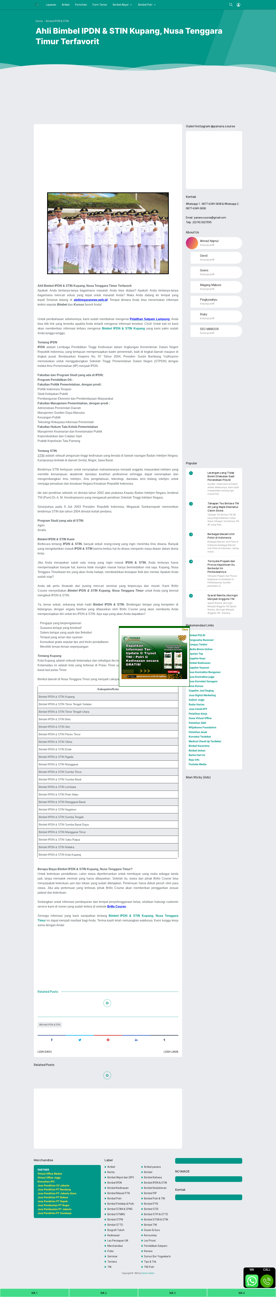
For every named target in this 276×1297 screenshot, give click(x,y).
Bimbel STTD (115, 1224)
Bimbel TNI (150, 1224)
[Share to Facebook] (52, 1039)
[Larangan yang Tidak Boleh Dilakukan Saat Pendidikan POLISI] (198, 478)
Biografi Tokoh (115, 1230)
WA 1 (34, 1293)
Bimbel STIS (151, 1208)
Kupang (139, 328)
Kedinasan (113, 1235)
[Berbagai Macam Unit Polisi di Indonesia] (198, 539)
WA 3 (172, 1293)
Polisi (110, 1251)
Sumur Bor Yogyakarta (157, 1256)
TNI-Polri (149, 1266)
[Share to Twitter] (80, 1039)
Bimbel (148, 1172)
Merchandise (115, 1245)
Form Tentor (100, 4)
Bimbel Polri (145, 4)
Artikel (65, 4)
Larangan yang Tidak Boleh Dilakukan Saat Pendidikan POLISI (220, 476)
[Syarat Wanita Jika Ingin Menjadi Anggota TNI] (198, 600)
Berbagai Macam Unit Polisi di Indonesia (221, 535)
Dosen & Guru (152, 1230)
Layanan (51, 4)
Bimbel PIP (150, 1193)
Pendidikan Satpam (155, 1245)
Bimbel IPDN (114, 1182)
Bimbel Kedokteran (155, 1187)
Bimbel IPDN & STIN (50, 1024)
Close (185, 629)
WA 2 (103, 1293)
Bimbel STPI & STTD (156, 1214)
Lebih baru (45, 1051)
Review (148, 1251)
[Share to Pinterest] (108, 1039)
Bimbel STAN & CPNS (120, 1208)
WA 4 (241, 1293)
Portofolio (81, 4)
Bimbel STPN (115, 1219)
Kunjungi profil (207, 245)
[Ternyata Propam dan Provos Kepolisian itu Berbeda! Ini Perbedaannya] (198, 566)
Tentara (112, 1261)
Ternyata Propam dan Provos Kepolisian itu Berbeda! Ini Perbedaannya (221, 566)
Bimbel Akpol (120, 4)
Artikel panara (152, 1166)
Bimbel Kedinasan (118, 1187)
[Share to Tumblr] (164, 1039)
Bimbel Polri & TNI (154, 1198)
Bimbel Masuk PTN (118, 1193)
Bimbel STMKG (116, 1214)
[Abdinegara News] (36, 5)
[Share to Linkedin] (136, 1039)
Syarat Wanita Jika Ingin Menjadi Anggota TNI (222, 597)
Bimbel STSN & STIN (156, 1219)
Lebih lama (171, 1051)
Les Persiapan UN (117, 1240)
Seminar (112, 1256)
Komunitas (150, 1235)
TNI (109, 1266)
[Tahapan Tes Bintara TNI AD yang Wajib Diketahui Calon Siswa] (198, 509)
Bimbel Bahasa (153, 1177)
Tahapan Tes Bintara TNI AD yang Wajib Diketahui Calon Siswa (223, 507)
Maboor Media (147, 1273)
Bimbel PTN (151, 1203)
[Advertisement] (138, 92)
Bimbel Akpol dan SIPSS (120, 1177)
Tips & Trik (150, 1261)
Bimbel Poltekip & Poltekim (120, 1203)
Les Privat (150, 1240)
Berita (111, 1172)
